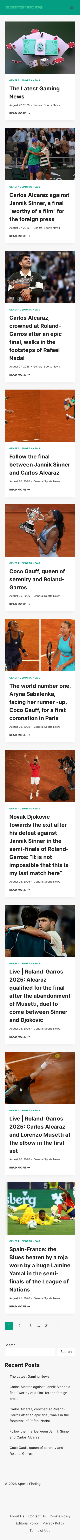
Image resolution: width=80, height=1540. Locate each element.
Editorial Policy (27, 1523)
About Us (17, 1516)
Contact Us (37, 1516)
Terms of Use (40, 1531)
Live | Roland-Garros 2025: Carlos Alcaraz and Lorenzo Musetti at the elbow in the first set (39, 1134)
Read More (19, 113)
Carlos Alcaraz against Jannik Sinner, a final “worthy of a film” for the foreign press (40, 1392)
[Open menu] (71, 8)
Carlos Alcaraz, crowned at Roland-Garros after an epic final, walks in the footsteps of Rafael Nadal (39, 1415)
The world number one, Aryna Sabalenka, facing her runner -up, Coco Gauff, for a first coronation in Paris (40, 702)
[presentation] (40, 47)
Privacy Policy (53, 1523)
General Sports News (24, 80)
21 (47, 1326)
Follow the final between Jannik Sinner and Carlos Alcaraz (39, 464)
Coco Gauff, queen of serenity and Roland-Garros (37, 579)
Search (10, 1345)
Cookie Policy (60, 1516)
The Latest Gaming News (30, 1376)
